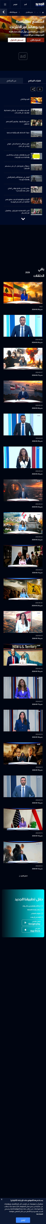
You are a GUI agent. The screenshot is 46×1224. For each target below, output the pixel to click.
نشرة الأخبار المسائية (29, 12)
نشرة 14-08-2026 (37, 803)
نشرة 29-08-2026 (37, 309)
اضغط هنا (39, 1214)
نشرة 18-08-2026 (37, 671)
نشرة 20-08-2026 (37, 605)
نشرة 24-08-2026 (37, 474)
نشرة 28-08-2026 (37, 342)
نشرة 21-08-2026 (37, 572)
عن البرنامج (11, 80)
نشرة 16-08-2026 (37, 737)
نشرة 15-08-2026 (37, 770)
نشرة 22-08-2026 (37, 540)
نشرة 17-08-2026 (37, 704)
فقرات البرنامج (34, 80)
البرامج (15, 4)
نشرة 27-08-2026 (37, 375)
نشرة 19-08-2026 (37, 638)
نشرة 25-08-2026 (37, 441)
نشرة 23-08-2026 (37, 507)
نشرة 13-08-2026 (37, 836)
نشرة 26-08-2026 (37, 408)
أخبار (25, 4)
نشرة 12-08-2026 (37, 869)
